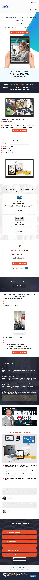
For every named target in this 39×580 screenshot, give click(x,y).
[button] (35, 532)
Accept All (32, 576)
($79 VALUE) (20, 210)
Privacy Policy (21, 569)
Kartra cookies (15, 575)
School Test (32, 9)
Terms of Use (26, 569)
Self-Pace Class (33, 2)
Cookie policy (10, 575)
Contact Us (16, 569)
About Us (11, 569)
